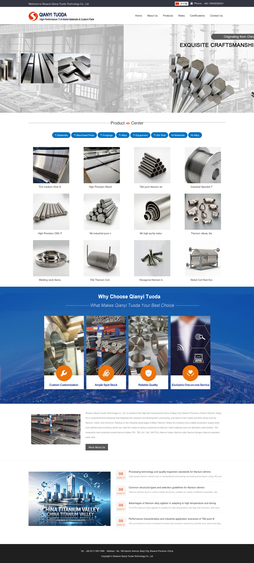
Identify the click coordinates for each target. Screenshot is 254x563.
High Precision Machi (100, 186)
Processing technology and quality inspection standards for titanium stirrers (170, 471)
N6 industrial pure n (100, 233)
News (181, 15)
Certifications (197, 15)
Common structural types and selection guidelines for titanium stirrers (166, 487)
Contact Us (216, 15)
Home (138, 15)
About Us (152, 15)
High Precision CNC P (50, 233)
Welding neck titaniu (50, 280)
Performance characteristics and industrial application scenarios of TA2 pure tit (171, 518)
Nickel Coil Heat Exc (202, 280)
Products (168, 15)
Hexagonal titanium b (151, 280)
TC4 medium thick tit (50, 186)
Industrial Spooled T (202, 186)
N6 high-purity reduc (151, 233)
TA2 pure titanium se (151, 186)
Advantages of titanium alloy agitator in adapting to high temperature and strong (172, 503)
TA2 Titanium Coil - (100, 280)
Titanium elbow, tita (201, 233)
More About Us (97, 447)
